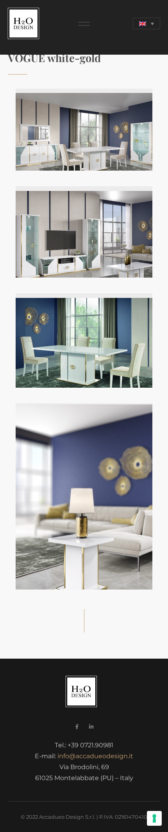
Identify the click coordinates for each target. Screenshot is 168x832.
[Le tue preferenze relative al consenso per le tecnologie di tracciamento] (154, 818)
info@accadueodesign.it (95, 756)
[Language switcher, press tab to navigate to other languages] (146, 23)
